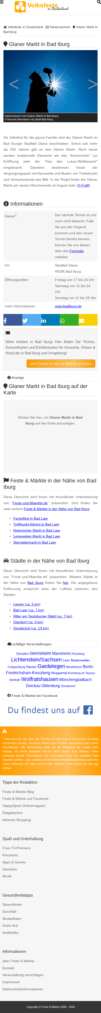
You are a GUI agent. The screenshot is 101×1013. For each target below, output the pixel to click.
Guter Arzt (10, 925)
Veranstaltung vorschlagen (23, 975)
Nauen (31, 667)
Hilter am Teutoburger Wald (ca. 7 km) (42, 616)
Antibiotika (10, 933)
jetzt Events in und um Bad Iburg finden (60, 364)
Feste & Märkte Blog (18, 792)
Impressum (11, 982)
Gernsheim (40, 653)
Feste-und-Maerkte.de (30, 503)
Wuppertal (59, 673)
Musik (7, 876)
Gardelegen (51, 666)
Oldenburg (50, 686)
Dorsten (22, 654)
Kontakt (8, 968)
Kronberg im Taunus (81, 673)
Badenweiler (80, 660)
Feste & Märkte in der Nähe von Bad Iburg (56, 509)
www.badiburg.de (68, 306)
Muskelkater (11, 919)
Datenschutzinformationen (22, 989)
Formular (77, 251)
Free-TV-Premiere (16, 848)
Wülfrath (14, 680)
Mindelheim (74, 667)
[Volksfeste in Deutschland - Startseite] (49, 7)
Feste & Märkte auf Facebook (25, 799)
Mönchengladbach (75, 680)
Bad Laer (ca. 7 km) (28, 610)
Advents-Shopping (16, 820)
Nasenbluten (12, 904)
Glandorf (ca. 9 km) (28, 622)
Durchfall (9, 911)
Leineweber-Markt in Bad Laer (36, 536)
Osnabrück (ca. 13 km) (31, 628)
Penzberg (78, 654)
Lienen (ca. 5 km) (26, 604)
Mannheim (61, 653)
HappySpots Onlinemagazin (24, 806)
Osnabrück (68, 686)
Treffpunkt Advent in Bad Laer (36, 524)
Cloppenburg (16, 667)
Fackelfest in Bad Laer (30, 518)
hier (65, 583)
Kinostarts (10, 855)
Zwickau (33, 686)
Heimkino (9, 869)
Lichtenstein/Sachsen (36, 660)
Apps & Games (14, 862)
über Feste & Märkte (18, 961)
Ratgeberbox (12, 813)
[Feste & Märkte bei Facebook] (50, 718)
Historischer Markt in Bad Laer (36, 530)
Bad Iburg (35, 583)
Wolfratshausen (39, 679)
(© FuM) (83, 185)
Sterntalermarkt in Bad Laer (34, 542)
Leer (66, 660)
